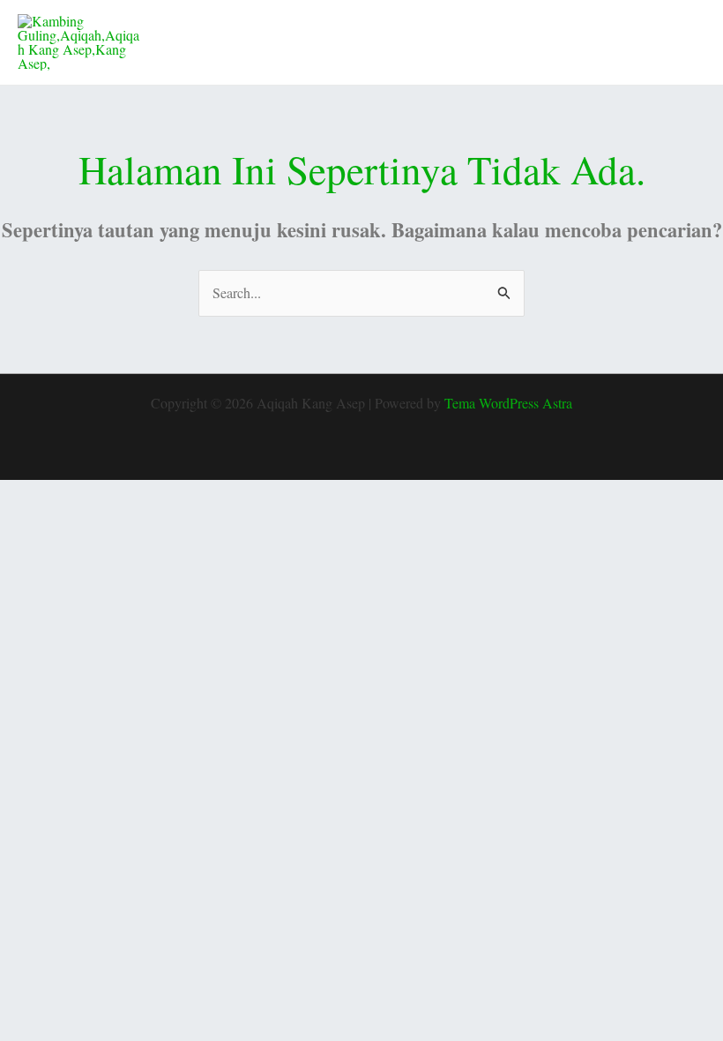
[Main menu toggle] (686, 42)
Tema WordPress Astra (508, 402)
